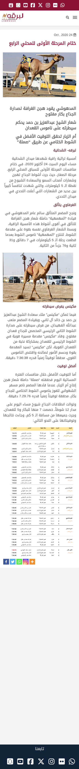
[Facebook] (6, 562)
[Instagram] (26, 562)
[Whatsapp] (19, 562)
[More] (32, 562)
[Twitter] (13, 562)
